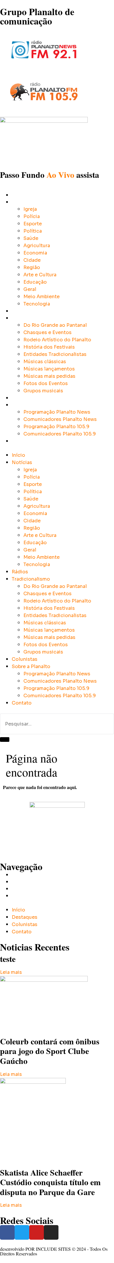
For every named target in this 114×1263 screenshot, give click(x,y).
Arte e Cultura (39, 275)
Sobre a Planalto (28, 404)
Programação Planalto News (56, 412)
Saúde (30, 238)
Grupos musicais (43, 391)
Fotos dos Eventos (45, 383)
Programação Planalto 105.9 (56, 427)
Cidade (32, 260)
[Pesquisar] (4, 739)
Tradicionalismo (28, 318)
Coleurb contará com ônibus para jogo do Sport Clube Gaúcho (49, 1051)
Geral (29, 289)
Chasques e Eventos (47, 332)
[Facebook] (7, 1232)
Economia (35, 253)
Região (31, 267)
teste (7, 959)
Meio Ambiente (41, 297)
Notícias (19, 202)
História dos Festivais (49, 347)
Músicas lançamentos (49, 369)
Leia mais (11, 972)
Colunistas (22, 397)
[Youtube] (36, 1232)
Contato (20, 441)
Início (17, 195)
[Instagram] (51, 1232)
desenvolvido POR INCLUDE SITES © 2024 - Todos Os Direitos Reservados (54, 1251)
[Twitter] (22, 1232)
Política (32, 231)
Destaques (22, 881)
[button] (57, 448)
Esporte (32, 224)
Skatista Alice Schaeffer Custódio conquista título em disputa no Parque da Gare (50, 1182)
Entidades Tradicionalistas (55, 354)
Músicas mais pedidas (49, 376)
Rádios (18, 311)
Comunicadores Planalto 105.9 (59, 434)
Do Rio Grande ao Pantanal (55, 325)
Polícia (31, 216)
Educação (35, 282)
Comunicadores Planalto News (60, 419)
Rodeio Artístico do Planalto (57, 340)
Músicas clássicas (44, 362)
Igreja (30, 209)
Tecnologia (36, 304)
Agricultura (36, 246)
